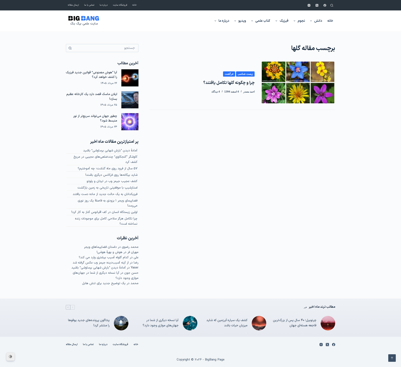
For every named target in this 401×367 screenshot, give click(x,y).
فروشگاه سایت (120, 5)
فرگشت (229, 73)
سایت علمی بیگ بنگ (84, 23)
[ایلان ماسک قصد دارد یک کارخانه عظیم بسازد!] (129, 99)
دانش (318, 20)
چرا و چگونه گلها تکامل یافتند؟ (229, 83)
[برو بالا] (392, 358)
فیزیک (284, 20)
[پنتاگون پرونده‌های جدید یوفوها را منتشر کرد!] (121, 323)
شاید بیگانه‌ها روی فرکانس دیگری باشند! (111, 175)
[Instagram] (309, 5)
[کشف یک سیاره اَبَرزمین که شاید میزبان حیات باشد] (259, 323)
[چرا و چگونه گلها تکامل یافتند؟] (298, 82)
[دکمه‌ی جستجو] (70, 48)
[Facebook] (325, 5)
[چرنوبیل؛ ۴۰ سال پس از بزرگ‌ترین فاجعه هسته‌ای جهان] (328, 323)
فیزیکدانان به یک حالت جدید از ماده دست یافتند (105, 194)
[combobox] (106, 48)
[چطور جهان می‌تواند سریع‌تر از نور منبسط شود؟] (129, 121)
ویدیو (242, 20)
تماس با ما (89, 5)
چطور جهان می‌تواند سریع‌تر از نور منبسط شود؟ (95, 118)
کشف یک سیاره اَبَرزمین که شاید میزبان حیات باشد (226, 323)
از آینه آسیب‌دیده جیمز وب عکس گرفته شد (101, 262)
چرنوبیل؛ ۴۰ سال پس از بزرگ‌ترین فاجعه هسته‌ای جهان (294, 323)
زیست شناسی (245, 73)
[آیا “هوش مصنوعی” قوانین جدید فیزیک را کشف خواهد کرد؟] (129, 77)
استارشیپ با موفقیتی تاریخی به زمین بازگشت (107, 187)
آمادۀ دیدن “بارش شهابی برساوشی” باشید (110, 150)
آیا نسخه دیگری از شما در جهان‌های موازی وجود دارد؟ (161, 323)
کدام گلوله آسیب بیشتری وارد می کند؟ (104, 257)
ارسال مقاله (73, 5)
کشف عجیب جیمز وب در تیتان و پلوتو (112, 181)
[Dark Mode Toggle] (10, 356)
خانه (134, 5)
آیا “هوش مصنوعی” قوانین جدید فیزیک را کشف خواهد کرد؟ (91, 75)
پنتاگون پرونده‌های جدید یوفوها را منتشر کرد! (89, 323)
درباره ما (104, 5)
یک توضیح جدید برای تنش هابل (104, 283)
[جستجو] (331, 5)
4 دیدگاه (216, 91)
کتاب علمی (262, 20)
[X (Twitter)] (317, 5)
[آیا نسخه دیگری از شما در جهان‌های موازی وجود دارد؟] (190, 323)
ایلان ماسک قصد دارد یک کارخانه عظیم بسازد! (91, 96)
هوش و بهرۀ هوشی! (109, 252)
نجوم (301, 20)
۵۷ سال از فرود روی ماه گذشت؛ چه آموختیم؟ (107, 168)
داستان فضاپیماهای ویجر (100, 247)
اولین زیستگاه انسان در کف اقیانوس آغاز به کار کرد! (104, 212)
